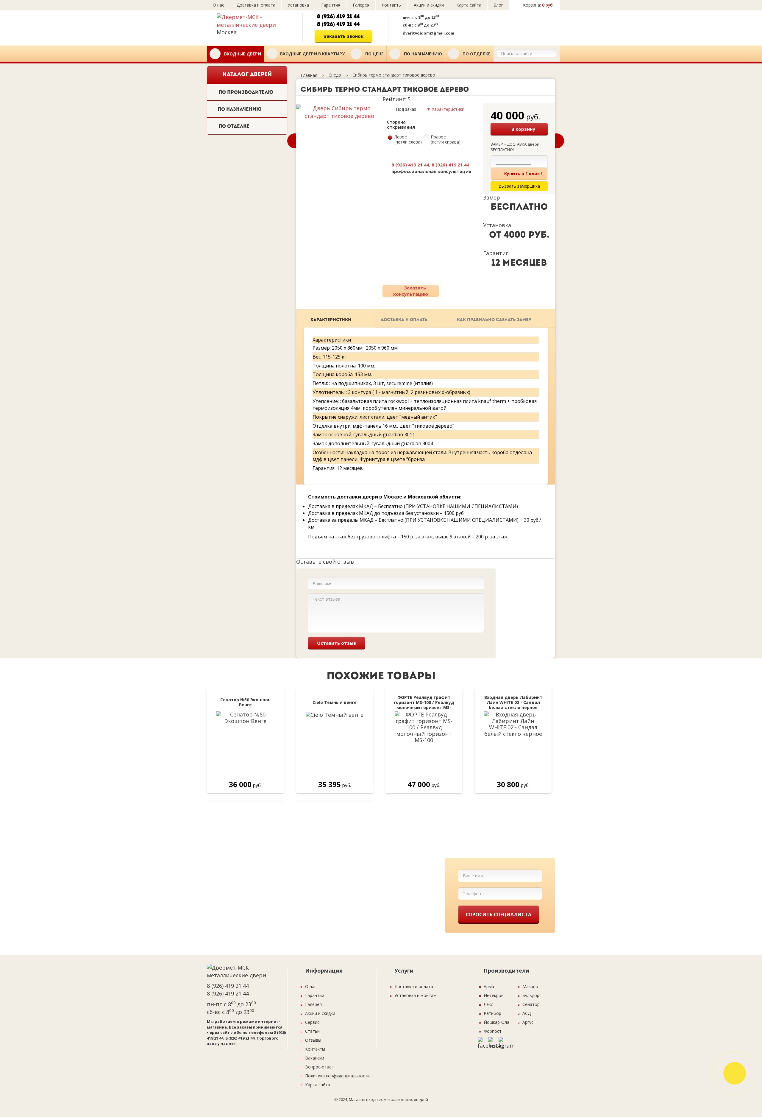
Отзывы (313, 1040)
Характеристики (330, 320)
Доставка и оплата (256, 5)
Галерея (361, 5)
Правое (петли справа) (445, 140)
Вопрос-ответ (319, 1067)
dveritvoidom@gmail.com (428, 33)
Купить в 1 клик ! (523, 173)
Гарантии (314, 995)
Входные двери (242, 54)
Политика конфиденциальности (337, 1076)
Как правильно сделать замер (494, 320)
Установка (298, 5)
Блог (498, 5)
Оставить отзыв (336, 643)
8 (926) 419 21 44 (338, 17)
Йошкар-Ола (496, 1022)
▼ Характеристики (445, 109)
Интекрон (494, 995)
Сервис (312, 1022)
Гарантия (330, 5)
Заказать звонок (343, 36)
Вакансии (314, 1058)
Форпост (493, 1031)
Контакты (392, 5)
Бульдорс (531, 995)
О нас (218, 5)
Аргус (527, 1022)
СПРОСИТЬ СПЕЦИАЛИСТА (498, 914)
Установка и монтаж (415, 995)
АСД (526, 1013)
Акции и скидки (429, 5)
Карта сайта (468, 5)
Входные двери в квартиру (312, 54)
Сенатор (531, 1004)
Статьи (312, 1031)
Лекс (488, 1004)
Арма (489, 986)
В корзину (523, 129)
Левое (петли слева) (408, 140)
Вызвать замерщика (515, 25)
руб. (538, 5)
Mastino (530, 986)
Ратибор (492, 1013)
